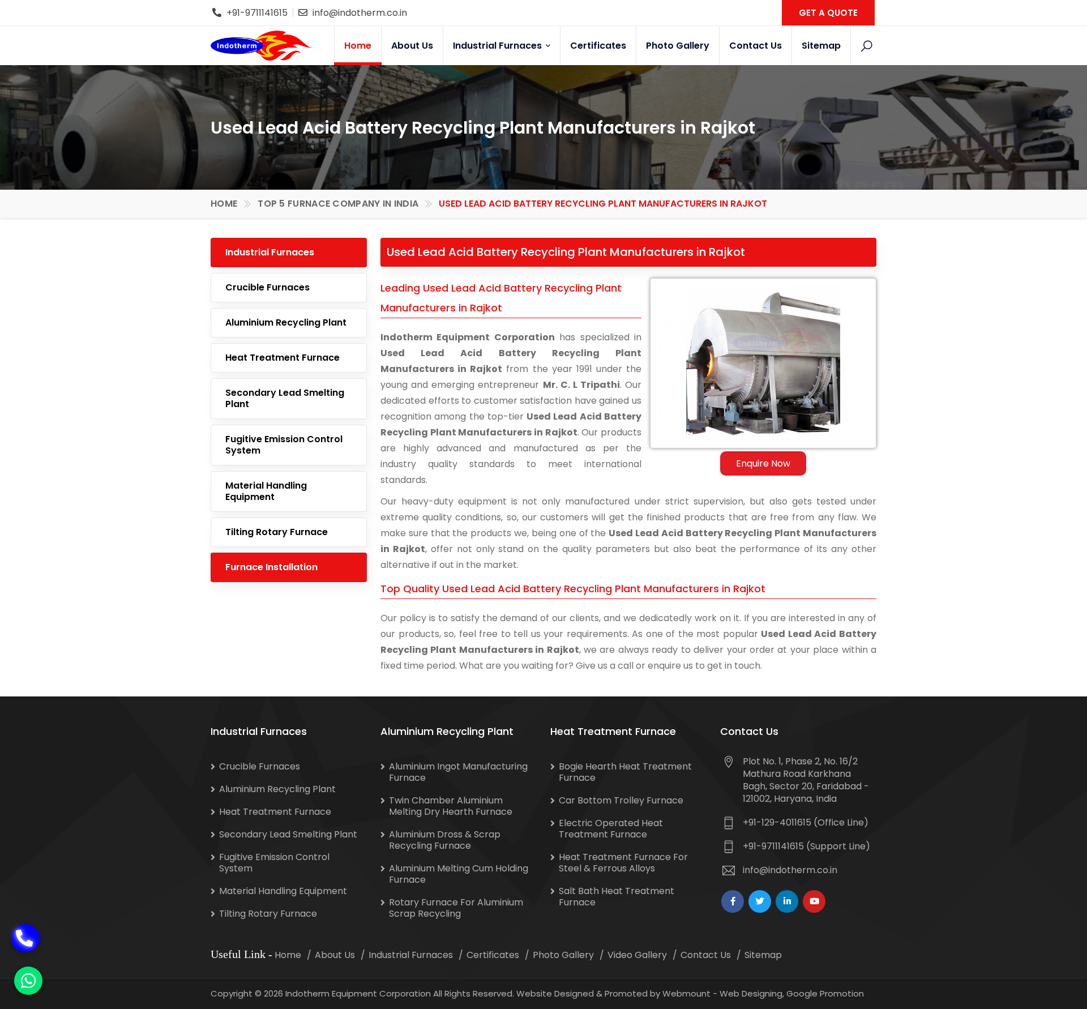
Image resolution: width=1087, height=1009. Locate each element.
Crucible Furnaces (267, 287)
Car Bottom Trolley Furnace (621, 800)
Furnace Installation (271, 567)
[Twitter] (759, 901)
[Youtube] (814, 901)
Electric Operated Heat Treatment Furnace (611, 828)
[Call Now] (25, 922)
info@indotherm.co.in (360, 12)
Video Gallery (637, 954)
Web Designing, (752, 993)
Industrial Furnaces (498, 45)
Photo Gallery (677, 45)
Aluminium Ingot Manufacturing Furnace (458, 772)
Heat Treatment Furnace (282, 357)
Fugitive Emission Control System (284, 445)
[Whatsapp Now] (28, 981)
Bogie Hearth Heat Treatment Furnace (625, 772)
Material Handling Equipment (266, 491)
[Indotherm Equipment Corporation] (262, 45)
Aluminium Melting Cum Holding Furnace (458, 874)
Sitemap (821, 45)
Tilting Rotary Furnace (276, 531)
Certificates (598, 45)
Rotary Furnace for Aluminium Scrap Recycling (456, 908)
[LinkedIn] (787, 901)
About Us (412, 45)
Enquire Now (763, 463)
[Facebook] (732, 901)
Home (357, 45)
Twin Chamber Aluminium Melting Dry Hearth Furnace (450, 806)
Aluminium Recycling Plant (285, 322)
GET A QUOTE (828, 13)
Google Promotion (825, 993)
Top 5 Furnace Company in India (338, 203)
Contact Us (755, 45)
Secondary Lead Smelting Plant (284, 398)
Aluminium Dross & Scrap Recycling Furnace (444, 840)
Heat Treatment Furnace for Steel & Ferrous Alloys (623, 862)
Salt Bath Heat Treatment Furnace (616, 896)
